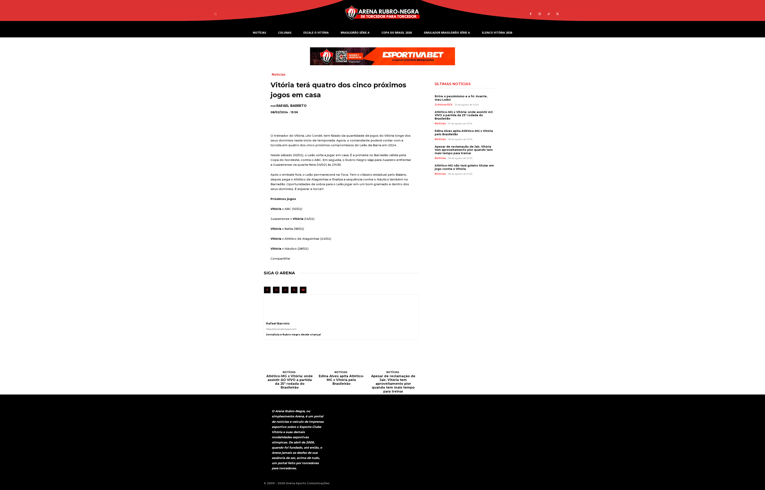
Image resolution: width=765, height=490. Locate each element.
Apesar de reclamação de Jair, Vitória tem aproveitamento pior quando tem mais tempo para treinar (393, 383)
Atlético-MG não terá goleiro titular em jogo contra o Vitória (464, 167)
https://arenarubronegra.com (281, 329)
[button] (215, 14)
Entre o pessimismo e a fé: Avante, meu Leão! (461, 97)
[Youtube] (303, 289)
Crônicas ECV (443, 104)
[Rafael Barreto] (275, 306)
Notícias (278, 74)
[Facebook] (530, 14)
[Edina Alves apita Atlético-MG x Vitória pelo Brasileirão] (341, 359)
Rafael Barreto (291, 105)
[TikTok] (548, 14)
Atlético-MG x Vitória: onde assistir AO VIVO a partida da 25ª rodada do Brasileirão (289, 382)
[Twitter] (557, 14)
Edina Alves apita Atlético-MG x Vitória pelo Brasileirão (341, 380)
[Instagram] (539, 14)
